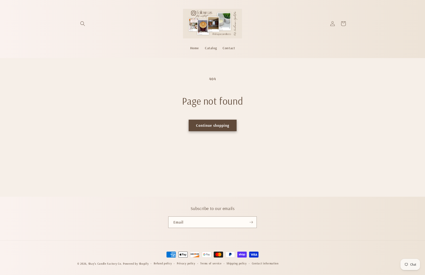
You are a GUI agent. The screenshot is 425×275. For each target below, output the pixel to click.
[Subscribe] (251, 222)
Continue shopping (212, 125)
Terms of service (210, 263)
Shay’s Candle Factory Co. (105, 263)
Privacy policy (186, 263)
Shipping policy (237, 263)
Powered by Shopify (136, 263)
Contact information (265, 263)
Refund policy (163, 263)
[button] (82, 23)
